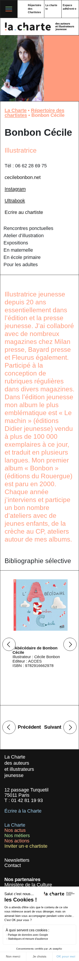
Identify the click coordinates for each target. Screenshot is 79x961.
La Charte (16, 110)
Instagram (15, 189)
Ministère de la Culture (28, 884)
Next (70, 644)
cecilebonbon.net (23, 177)
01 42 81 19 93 (27, 800)
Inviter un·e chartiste (25, 846)
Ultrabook (15, 200)
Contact (12, 865)
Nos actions (16, 841)
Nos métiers (17, 835)
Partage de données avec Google (28, 934)
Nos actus (15, 830)
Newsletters (16, 860)
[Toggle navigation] (9, 9)
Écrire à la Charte (22, 811)
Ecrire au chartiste (24, 212)
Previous (9, 644)
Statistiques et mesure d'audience (28, 938)
